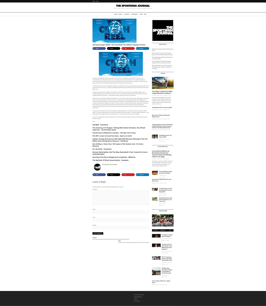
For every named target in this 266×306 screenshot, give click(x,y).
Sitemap (136, 298)
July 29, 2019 (162, 205)
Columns (126, 14)
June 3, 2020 (167, 224)
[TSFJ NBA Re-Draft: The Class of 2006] (155, 137)
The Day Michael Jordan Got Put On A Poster (165, 172)
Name (94, 209)
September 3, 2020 (167, 95)
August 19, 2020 (167, 129)
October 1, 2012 (165, 264)
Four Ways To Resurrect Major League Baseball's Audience (162, 92)
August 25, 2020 (167, 109)
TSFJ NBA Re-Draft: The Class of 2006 (165, 136)
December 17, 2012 (165, 240)
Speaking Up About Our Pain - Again (162, 223)
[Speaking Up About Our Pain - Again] (163, 220)
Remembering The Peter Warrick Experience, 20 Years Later (165, 199)
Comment (95, 189)
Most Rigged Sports (138, 296)
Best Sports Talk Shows (139, 294)
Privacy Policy (137, 301)
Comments (162, 230)
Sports (120, 14)
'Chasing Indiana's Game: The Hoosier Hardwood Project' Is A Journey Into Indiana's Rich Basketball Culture (162, 126)
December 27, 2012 (164, 284)
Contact (97, 1)
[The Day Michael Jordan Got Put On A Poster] (155, 173)
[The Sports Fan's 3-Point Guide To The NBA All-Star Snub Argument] (156, 244)
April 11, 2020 (162, 177)
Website (94, 225)
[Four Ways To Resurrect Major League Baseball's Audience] (163, 83)
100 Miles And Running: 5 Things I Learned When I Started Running (167, 270)
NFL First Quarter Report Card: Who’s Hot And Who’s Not (167, 258)
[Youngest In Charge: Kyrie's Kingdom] (156, 234)
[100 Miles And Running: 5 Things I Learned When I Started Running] (156, 268)
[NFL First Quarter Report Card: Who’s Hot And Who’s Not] (156, 257)
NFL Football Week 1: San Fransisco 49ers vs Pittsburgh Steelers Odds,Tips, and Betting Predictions (162, 67)
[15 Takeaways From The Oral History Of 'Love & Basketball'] (155, 189)
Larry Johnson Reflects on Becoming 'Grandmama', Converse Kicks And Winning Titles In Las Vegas (161, 154)
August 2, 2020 (162, 141)
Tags (170, 230)
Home (115, 14)
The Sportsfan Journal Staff (157, 95)
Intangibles (134, 14)
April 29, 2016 (164, 276)
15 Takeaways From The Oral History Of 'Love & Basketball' (165, 190)
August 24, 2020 (167, 118)
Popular (156, 230)
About (93, 1)
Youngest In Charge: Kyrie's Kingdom (167, 235)
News (141, 14)
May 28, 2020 (166, 158)
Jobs (145, 14)
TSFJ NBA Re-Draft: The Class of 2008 (162, 107)
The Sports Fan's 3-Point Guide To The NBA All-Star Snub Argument (167, 247)
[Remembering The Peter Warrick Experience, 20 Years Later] (155, 198)
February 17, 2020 (163, 195)
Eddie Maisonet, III (163, 175)
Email (94, 217)
